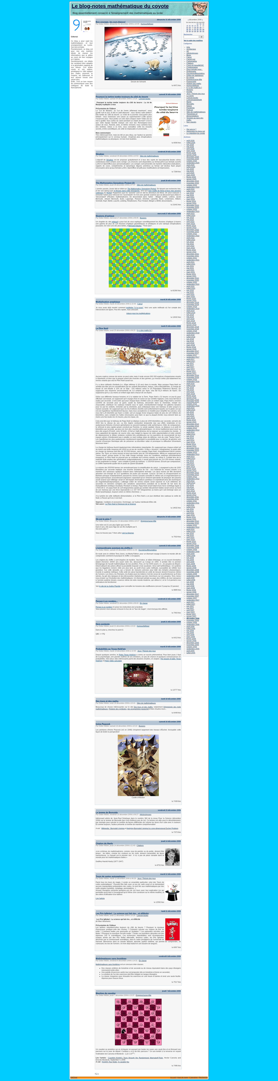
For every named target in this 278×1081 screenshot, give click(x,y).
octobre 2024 (191, 185)
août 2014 (190, 432)
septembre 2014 (192, 430)
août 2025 (190, 165)
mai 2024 (190, 195)
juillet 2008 (190, 580)
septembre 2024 (192, 187)
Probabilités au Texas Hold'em (111, 649)
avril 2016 (190, 392)
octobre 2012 (191, 477)
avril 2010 (190, 537)
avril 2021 (190, 270)
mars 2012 (190, 491)
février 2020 (191, 299)
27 (192, 31)
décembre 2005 (192, 643)
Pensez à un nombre (104, 607)
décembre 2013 (192, 448)
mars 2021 (190, 272)
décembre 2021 (192, 254)
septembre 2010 (192, 527)
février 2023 (191, 226)
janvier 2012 (191, 495)
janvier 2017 (191, 373)
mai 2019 (190, 317)
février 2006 (191, 639)
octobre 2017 (191, 355)
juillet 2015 (190, 410)
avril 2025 (190, 173)
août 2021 (190, 262)
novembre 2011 (192, 499)
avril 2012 (190, 489)
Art (187, 51)
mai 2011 (190, 511)
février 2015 (191, 420)
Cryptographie (192, 67)
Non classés (191, 122)
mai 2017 (190, 365)
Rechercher (188, 34)
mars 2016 (190, 394)
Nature (189, 106)
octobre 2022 (191, 234)
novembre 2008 (192, 572)
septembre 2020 (192, 284)
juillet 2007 (190, 604)
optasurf (115, 222)
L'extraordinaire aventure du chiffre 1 (114, 548)
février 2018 (191, 347)
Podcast (189, 110)
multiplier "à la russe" (134, 308)
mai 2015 (190, 414)
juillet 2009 (190, 556)
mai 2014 (190, 438)
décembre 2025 (192, 157)
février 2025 (191, 177)
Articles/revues (145, 815)
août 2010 (190, 529)
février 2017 (191, 371)
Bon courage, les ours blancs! (111, 22)
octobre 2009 (191, 550)
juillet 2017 (190, 361)
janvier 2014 (191, 446)
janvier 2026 (191, 155)
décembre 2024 (192, 181)
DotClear (73, 1078)
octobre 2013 (191, 452)
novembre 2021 (192, 256)
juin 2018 (190, 339)
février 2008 (191, 590)
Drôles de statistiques (194, 75)
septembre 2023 (192, 211)
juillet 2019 (190, 313)
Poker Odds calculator (113, 661)
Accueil (173, 1078)
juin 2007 (190, 606)
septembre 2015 (192, 406)
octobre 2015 (191, 404)
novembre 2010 (192, 523)
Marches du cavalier (106, 993)
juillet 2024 (190, 191)
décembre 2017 (192, 351)
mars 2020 (190, 296)
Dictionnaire (191, 71)
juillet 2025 (190, 167)
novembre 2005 (192, 645)
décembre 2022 (192, 230)
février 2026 (191, 153)
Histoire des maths (193, 84)
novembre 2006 (192, 620)
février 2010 (191, 541)
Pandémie (190, 108)
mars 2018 (190, 345)
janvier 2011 (191, 519)
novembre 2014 (192, 426)
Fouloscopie (191, 82)
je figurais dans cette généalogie (127, 191)
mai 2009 (190, 560)
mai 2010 (190, 535)
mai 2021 (190, 268)
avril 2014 (190, 440)
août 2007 (190, 602)
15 (197, 27)
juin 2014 (190, 436)
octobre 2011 (191, 501)
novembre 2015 (192, 402)
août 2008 (190, 578)
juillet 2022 (190, 240)
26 (190, 31)
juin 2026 (190, 145)
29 (197, 31)
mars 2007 (190, 612)
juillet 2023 (190, 215)
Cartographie (191, 61)
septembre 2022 (192, 236)
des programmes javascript (138, 709)
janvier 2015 (191, 422)
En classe (144, 603)
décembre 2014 (192, 424)
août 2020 (190, 286)
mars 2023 (190, 224)
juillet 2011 (190, 507)
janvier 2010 (191, 544)
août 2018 (190, 335)
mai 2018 (190, 341)
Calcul (139, 304)
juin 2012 (190, 485)
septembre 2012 (192, 479)
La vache (190, 96)
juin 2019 (190, 315)
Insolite (189, 92)
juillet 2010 (190, 531)
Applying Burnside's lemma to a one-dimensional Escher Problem (152, 828)
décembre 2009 (192, 546)
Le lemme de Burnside (107, 812)
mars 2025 (190, 175)
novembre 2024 (192, 183)
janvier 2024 (191, 203)
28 (195, 31)
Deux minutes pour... (194, 69)
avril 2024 (190, 197)
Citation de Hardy (104, 843)
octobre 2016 (191, 380)
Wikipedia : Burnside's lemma (113, 828)
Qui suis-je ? (191, 129)
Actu (188, 47)
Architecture (191, 49)
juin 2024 (190, 193)
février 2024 (191, 201)
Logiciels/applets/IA (194, 100)
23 (200, 29)
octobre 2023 (191, 209)
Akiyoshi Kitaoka (134, 226)
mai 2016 (190, 390)
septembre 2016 (192, 382)
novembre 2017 (192, 353)
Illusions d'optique (105, 216)
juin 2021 (190, 266)
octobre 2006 (191, 622)
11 (187, 27)
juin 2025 (190, 169)
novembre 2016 (192, 377)
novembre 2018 (192, 329)
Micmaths (190, 104)
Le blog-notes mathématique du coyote (120, 6)
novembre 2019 (192, 305)
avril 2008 (190, 586)
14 (195, 27)
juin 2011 (190, 509)
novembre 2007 (192, 596)
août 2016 (190, 384)
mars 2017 (190, 369)
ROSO (109, 193)
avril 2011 (190, 513)
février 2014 (191, 444)
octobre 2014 (191, 428)
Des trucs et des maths (107, 701)
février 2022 (191, 250)
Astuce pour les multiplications (138, 313)
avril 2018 (190, 343)
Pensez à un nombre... (107, 601)
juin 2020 (190, 290)
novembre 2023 (192, 207)
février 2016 (191, 396)
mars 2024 (190, 199)
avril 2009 (190, 562)
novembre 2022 (192, 232)
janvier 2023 (191, 228)
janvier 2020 (191, 301)
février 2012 (191, 493)
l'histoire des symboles (118, 709)
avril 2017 (190, 367)
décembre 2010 (192, 521)
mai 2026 (190, 147)
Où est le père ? (103, 519)
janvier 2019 (191, 325)
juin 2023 (190, 218)
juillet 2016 (190, 386)
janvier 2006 (191, 641)
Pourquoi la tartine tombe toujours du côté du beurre (122, 96)
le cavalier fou (123, 1062)
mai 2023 (190, 220)
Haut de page (182, 1078)
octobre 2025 (191, 161)
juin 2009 (190, 558)
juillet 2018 (190, 337)
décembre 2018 (192, 327)
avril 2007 (190, 610)
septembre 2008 (192, 576)
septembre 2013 (192, 454)
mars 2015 (190, 418)
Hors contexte (103, 624)
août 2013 (190, 456)
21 (195, 29)
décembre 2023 (192, 205)
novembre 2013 (192, 450)
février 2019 (191, 323)
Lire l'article (100, 898)
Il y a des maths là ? (144, 330)
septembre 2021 (192, 260)
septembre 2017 (192, 357)
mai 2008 (190, 584)
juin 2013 (190, 461)
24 (203, 29)
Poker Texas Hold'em (127, 655)
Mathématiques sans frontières (111, 958)
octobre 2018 (191, 331)
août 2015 (190, 408)
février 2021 (191, 274)
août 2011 (190, 505)
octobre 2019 (191, 307)
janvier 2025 (191, 179)
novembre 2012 (192, 475)
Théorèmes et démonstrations (192, 115)
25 (187, 31)
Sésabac (100, 154)
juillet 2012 (190, 483)
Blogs (188, 55)
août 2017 (190, 359)
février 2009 (191, 566)
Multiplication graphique (108, 302)
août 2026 (190, 141)
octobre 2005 (191, 647)
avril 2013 (190, 465)
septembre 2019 (192, 309)
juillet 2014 (190, 434)
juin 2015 (190, 412)
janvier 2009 (191, 568)
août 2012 (190, 481)
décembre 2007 (192, 594)
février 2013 (191, 469)
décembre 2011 (192, 497)
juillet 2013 (190, 458)
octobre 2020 (191, 282)
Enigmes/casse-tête (148, 521)
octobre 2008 (191, 574)
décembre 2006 (192, 618)
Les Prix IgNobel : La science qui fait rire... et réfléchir (122, 913)
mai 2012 (190, 487)
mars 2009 (190, 564)
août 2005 (190, 651)
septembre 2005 (192, 649)
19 (190, 29)
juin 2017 (190, 363)
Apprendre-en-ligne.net (195, 131)
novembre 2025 (192, 159)
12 (190, 27)
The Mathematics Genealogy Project (141, 189)
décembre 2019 (192, 303)
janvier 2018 (191, 349)
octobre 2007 (191, 598)
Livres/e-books (144, 99)
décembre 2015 (192, 400)
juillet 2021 (190, 264)
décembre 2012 (192, 473)
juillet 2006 (190, 629)
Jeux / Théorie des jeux (146, 651)
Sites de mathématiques (149, 156)
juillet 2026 (190, 143)
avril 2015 (190, 416)
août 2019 (190, 311)
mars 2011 (190, 515)
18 (187, 29)
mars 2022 (190, 248)
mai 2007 (190, 608)
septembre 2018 (192, 333)
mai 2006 (190, 633)
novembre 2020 (192, 280)
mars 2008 (190, 588)
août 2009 (190, 554)
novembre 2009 (192, 548)
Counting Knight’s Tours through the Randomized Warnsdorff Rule (135, 1058)
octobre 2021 (191, 258)
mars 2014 (190, 442)
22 (197, 29)
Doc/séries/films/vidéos (148, 550)
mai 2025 (190, 171)
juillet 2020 (190, 288)
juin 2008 (190, 582)
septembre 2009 (192, 552)
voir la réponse (128, 533)
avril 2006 (190, 635)
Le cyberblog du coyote (195, 133)
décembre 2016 (192, 375)
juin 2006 (190, 631)
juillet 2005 (190, 653)
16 (200, 27)
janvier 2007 (191, 616)
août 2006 (190, 627)
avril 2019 (190, 319)
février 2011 (191, 517)
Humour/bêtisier (147, 24)
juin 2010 (190, 533)
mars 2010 (190, 539)
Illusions (143, 218)
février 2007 (191, 614)
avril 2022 (190, 246)
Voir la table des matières (193, 40)
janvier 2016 (191, 398)
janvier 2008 (191, 592)
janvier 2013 (191, 471)
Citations (140, 846)
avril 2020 (190, 294)
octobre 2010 (191, 525)
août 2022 (190, 238)
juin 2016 (190, 388)
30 (200, 31)
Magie (188, 102)
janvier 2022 (191, 252)
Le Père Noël (102, 328)
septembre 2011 (192, 503)
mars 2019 (190, 321)
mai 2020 (190, 292)
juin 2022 (190, 242)
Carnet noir (190, 59)
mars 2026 (190, 151)
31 (203, 31)
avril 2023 (190, 222)
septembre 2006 (192, 625)
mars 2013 (190, 467)
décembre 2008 (192, 570)
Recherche (203, 1078)
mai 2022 (190, 244)
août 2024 (190, 189)
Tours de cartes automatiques (110, 876)
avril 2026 (190, 149)
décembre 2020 (192, 278)
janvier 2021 (191, 276)
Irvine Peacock (103, 724)
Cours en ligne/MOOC (195, 65)
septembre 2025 (192, 163)
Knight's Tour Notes (109, 1062)
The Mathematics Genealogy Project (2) (115, 183)
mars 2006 (190, 637)
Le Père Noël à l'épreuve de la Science (120, 504)
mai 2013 (190, 463)
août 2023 (190, 213)
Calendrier (193, 1078)
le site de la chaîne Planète (109, 586)
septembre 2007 (192, 600)
